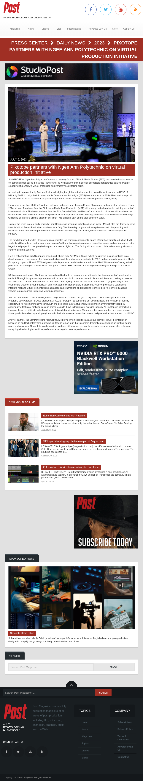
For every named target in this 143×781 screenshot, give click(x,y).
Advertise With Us (98, 29)
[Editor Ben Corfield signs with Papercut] (23, 422)
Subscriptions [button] (74, 29)
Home (85, 722)
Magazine (87, 736)
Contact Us (128, 29)
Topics (85, 743)
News (85, 729)
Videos (85, 750)
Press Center (30, 42)
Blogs (85, 757)
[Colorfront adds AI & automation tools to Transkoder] (23, 474)
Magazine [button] (15, 29)
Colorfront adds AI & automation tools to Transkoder (71, 467)
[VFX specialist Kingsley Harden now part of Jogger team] (23, 448)
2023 (100, 42)
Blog (59, 29)
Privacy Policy (125, 729)
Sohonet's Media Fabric (22, 633)
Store (115, 29)
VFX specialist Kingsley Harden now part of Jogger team (73, 441)
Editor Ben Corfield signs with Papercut (64, 415)
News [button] (31, 29)
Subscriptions (124, 722)
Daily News (72, 42)
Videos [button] (45, 29)
